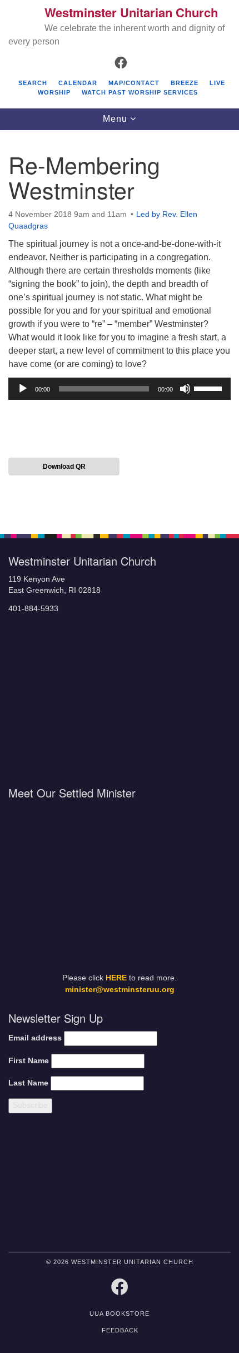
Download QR (64, 466)
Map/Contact (134, 83)
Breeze (184, 83)
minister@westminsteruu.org (120, 989)
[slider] (209, 388)
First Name (28, 1061)
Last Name (28, 1083)
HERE (116, 978)
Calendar (77, 83)
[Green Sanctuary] (204, 1185)
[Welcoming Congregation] (148, 1185)
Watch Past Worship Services (140, 92)
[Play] (22, 388)
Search (32, 83)
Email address (35, 1038)
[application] (119, 389)
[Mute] (185, 388)
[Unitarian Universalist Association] (60, 1185)
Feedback (120, 1330)
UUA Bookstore (119, 1313)
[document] (119, 326)
